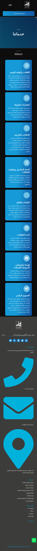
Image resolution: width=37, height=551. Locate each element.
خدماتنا (32, 511)
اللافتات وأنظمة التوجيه (20, 72)
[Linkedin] (18, 340)
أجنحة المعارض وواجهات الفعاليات (25, 490)
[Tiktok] (26, 340)
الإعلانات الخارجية (22, 135)
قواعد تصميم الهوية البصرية (11, 527)
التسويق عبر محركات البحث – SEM (13, 537)
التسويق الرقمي (23, 295)
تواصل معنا (31, 516)
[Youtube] (10, 340)
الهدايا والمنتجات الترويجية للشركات (22, 266)
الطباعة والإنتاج (23, 202)
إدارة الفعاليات (23, 234)
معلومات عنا (30, 508)
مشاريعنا (31, 514)
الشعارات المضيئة (22, 104)
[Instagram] (14, 340)
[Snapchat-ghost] (22, 340)
